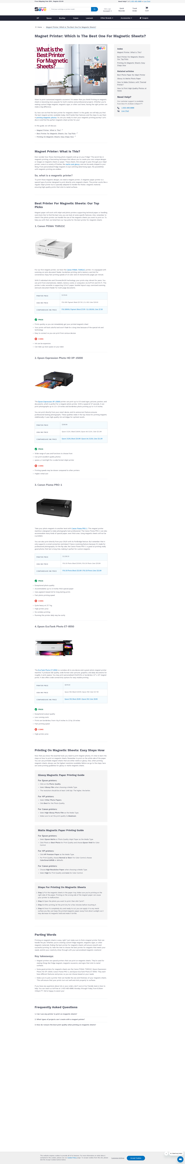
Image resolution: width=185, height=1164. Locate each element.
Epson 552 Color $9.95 (90, 699)
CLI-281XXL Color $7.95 (94, 309)
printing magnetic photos (47, 117)
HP (38, 18)
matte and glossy (73, 164)
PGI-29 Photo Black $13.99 (72, 570)
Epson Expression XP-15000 (49, 402)
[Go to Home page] (40, 9)
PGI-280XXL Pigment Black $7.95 (73, 309)
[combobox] (74, 9)
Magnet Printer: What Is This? (49, 130)
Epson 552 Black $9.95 (73, 699)
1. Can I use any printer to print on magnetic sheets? (56, 1014)
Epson (49, 18)
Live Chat (147, 1)
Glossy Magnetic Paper (52, 775)
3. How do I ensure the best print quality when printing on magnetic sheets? (65, 1025)
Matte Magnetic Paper (51, 830)
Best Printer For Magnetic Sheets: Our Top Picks (56, 133)
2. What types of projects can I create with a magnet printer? (60, 1019)
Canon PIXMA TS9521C (76, 270)
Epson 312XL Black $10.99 (71, 439)
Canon (75, 18)
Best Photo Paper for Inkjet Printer (131, 75)
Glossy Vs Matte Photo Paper (129, 78)
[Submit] (94, 9)
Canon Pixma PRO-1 (79, 528)
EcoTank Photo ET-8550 (47, 670)
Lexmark (89, 18)
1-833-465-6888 (135, 1)
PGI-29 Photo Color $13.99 (92, 570)
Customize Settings (117, 1158)
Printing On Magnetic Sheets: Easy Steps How (55, 137)
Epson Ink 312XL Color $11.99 (92, 439)
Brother (62, 18)
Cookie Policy (72, 1158)
